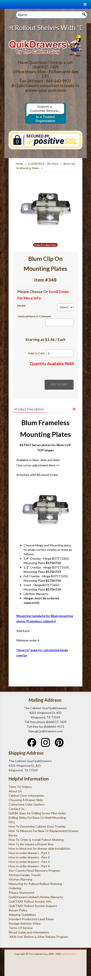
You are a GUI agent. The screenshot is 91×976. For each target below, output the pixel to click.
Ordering (15, 888)
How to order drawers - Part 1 (29, 853)
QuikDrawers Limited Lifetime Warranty (36, 897)
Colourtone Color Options (27, 804)
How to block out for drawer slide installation (39, 848)
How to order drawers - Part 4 (29, 866)
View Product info (45, 245)
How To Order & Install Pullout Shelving (36, 839)
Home (19, 163)
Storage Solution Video (25, 923)
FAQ (12, 822)
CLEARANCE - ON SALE (43, 163)
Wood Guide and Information (29, 932)
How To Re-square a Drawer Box (31, 844)
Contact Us (17, 809)
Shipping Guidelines (22, 914)
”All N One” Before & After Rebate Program (38, 937)
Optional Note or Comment (34, 316)
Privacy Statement (21, 892)
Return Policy (18, 910)
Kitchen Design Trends (25, 875)
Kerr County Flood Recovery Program (34, 870)
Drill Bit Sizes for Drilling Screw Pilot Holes (37, 813)
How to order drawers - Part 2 (29, 857)
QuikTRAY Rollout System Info (30, 901)
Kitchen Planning (20, 879)
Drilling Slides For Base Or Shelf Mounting (37, 817)
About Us (15, 791)
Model (21, 305)
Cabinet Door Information (26, 795)
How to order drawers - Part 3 (29, 862)
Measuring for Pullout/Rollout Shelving (35, 884)
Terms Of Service (21, 928)
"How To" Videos (20, 787)
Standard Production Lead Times (31, 919)
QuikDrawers (69, 953)
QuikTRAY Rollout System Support (33, 906)
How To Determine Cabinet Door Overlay (37, 826)
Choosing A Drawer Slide (26, 800)
